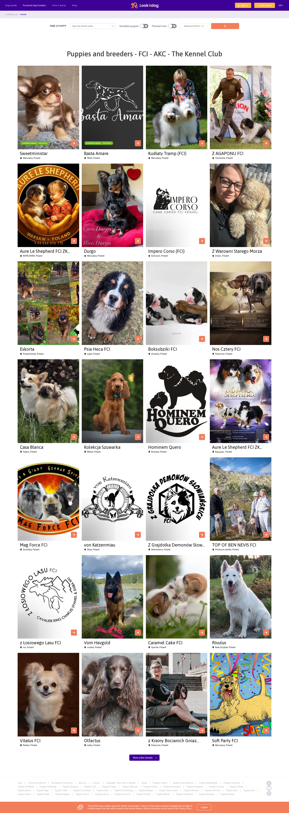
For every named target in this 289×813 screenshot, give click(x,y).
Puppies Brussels (191, 790)
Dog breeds (11, 5)
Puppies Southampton (183, 783)
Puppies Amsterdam (168, 790)
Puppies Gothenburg (123, 790)
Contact (96, 783)
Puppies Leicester (232, 783)
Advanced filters (194, 26)
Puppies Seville (143, 794)
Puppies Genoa (102, 794)
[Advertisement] (144, 770)
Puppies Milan (43, 794)
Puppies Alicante (206, 794)
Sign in (244, 5)
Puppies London (160, 783)
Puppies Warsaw (130, 786)
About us (83, 783)
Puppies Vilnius (236, 786)
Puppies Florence (123, 794)
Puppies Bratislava (172, 786)
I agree (204, 807)
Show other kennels (143, 757)
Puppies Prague (109, 786)
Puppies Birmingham (208, 783)
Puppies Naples (62, 794)
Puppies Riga (43, 790)
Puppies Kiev (232, 790)
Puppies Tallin (60, 790)
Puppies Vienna (150, 786)
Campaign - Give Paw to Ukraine (121, 783)
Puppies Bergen (146, 790)
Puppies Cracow (216, 786)
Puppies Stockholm (82, 790)
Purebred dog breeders (34, 5)
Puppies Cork (90, 786)
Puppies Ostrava (212, 790)
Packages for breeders (62, 783)
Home (144, 783)
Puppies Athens (227, 794)
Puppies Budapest (194, 786)
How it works (59, 5)
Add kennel (265, 5)
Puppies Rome (24, 794)
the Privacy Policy (182, 808)
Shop (74, 5)
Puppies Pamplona (184, 794)
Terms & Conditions (37, 783)
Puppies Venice (82, 794)
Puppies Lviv (249, 790)
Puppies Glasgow (70, 786)
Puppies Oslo (102, 790)
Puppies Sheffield (26, 786)
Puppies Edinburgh (48, 786)
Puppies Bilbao (163, 794)
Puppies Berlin (24, 790)
